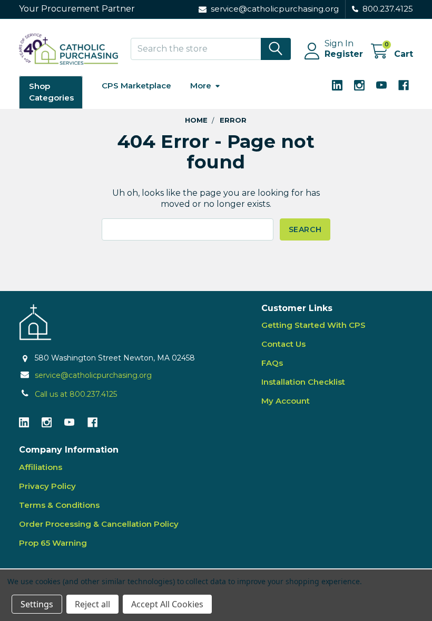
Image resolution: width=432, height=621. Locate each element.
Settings (37, 604)
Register (344, 54)
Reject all (92, 604)
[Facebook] (403, 85)
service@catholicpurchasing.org (93, 375)
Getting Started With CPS (313, 325)
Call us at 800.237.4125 (76, 394)
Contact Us (283, 344)
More (200, 86)
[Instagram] (359, 85)
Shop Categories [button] (51, 92)
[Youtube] (381, 85)
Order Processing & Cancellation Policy (99, 524)
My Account (285, 401)
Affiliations (40, 467)
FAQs (272, 363)
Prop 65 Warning (53, 543)
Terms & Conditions (59, 505)
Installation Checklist (303, 382)
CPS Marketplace (136, 86)
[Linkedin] (337, 85)
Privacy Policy (47, 486)
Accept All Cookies (167, 604)
